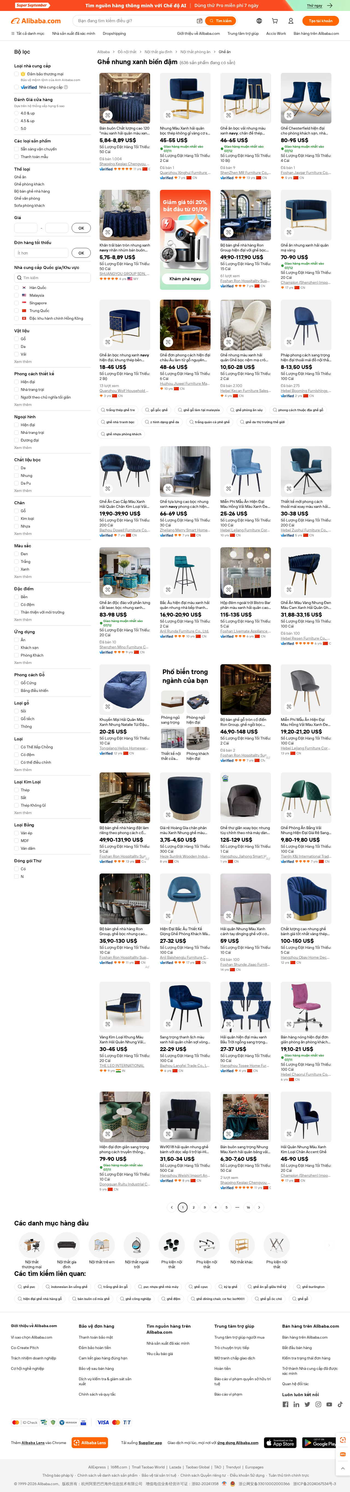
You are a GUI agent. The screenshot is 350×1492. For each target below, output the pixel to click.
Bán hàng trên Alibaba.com (305, 1337)
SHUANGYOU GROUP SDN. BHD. (125, 273)
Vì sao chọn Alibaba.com (31, 1337)
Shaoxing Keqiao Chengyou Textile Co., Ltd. (125, 164)
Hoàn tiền (222, 1368)
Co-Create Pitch (25, 1347)
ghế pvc (29, 1287)
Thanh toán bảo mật (96, 1337)
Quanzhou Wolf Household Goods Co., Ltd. (125, 390)
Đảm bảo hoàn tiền (95, 1347)
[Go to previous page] (172, 1207)
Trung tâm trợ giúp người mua (239, 1337)
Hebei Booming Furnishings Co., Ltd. (306, 390)
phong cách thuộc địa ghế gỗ (300, 410)
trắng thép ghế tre (120, 410)
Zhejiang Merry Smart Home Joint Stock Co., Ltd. (185, 530)
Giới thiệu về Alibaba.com (34, 1326)
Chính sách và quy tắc (97, 1394)
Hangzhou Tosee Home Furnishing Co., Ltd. (245, 1065)
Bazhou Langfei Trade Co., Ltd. (185, 1065)
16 (248, 1207)
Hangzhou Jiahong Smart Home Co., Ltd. (245, 856)
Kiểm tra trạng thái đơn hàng (306, 1358)
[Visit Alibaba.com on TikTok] (340, 1404)
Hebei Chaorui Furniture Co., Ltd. (306, 1074)
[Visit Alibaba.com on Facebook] (285, 1404)
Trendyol (233, 1467)
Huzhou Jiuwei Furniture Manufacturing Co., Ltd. (185, 383)
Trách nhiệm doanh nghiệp (33, 1358)
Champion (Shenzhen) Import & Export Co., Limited (306, 282)
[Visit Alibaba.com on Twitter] (307, 1404)
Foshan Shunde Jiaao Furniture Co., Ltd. (245, 964)
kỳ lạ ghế (230, 1287)
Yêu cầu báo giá (160, 1353)
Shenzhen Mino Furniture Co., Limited (125, 647)
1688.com (118, 1467)
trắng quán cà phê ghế (212, 422)
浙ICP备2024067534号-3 (314, 1484)
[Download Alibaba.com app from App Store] (280, 1442)
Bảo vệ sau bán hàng (96, 1368)
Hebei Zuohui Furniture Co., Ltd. (306, 530)
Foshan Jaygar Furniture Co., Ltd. (306, 172)
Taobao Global (197, 1467)
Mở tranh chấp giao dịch (234, 1358)
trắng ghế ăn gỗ (115, 1287)
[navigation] (52, 630)
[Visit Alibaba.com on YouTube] (329, 1404)
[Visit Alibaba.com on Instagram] (318, 1404)
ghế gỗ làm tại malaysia (201, 410)
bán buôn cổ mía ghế (94, 1299)
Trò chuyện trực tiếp (231, 1347)
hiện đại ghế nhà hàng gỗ (42, 1299)
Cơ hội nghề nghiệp (27, 1368)
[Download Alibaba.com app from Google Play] (320, 1442)
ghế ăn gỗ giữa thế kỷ (269, 1287)
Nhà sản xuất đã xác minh (168, 1343)
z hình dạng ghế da (164, 422)
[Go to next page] (259, 1207)
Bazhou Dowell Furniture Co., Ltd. (125, 530)
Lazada (175, 1467)
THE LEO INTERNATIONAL (122, 1065)
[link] (343, 1440)
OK (81, 228)
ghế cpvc (201, 1287)
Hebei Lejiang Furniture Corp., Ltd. (245, 530)
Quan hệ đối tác (295, 1384)
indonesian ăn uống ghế (69, 1287)
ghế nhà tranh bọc (120, 422)
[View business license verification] (224, 1484)
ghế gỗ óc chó (271, 1299)
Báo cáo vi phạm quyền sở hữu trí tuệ (242, 1381)
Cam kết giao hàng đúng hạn (103, 1358)
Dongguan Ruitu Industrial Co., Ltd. (125, 1184)
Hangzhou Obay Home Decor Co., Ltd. (306, 957)
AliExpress (97, 1467)
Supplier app (150, 1443)
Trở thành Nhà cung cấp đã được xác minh (310, 1371)
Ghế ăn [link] (225, 52)
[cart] (276, 21)
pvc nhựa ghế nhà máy (161, 1287)
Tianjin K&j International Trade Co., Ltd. (306, 856)
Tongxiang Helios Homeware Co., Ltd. (125, 748)
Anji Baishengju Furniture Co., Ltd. (185, 957)
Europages (254, 1467)
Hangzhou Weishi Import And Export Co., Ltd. (185, 1175)
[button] (199, 21)
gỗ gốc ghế (159, 410)
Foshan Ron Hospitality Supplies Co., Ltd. (245, 281)
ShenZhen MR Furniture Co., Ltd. (245, 172)
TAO (217, 1467)
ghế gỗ (303, 1299)
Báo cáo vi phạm (228, 1394)
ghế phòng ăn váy (249, 410)
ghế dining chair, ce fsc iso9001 (220, 1299)
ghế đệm (173, 1299)
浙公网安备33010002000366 (264, 1484)
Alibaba (103, 52)
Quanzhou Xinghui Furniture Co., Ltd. (185, 172)
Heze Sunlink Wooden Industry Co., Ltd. (185, 856)
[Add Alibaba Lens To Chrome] (90, 1442)
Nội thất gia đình (158, 52)
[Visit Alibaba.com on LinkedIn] (296, 1404)
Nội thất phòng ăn (195, 52)
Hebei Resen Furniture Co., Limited (306, 638)
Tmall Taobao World (148, 1467)
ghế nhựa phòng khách (123, 434)
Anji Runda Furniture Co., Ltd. (184, 631)
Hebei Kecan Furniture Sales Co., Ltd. (245, 390)
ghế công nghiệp (138, 1299)
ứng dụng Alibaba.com (237, 1443)
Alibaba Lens (33, 1443)
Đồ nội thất (127, 52)
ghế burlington (313, 1287)
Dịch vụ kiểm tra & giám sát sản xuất (105, 1381)
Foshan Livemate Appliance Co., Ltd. (245, 631)
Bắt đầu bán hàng (297, 1347)
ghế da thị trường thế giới (265, 422)
